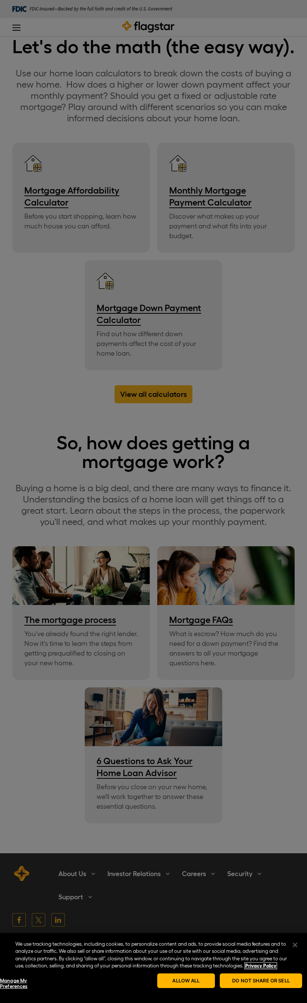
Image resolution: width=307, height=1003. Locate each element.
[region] (153, 968)
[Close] (295, 945)
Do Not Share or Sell (261, 981)
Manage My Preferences (13, 984)
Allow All (186, 981)
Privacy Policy (260, 966)
